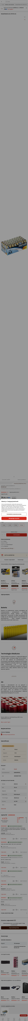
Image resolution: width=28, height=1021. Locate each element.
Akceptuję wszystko (14, 518)
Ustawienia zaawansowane (14, 514)
